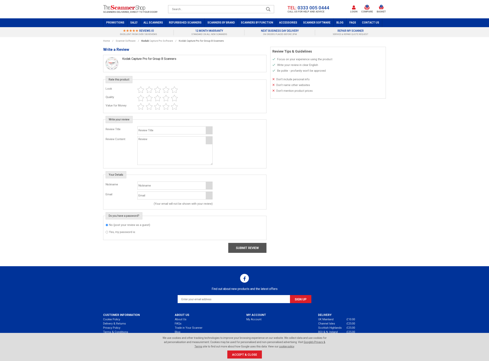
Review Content (115, 139)
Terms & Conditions (115, 332)
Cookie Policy (111, 319)
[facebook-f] (244, 278)
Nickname (112, 184)
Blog (339, 22)
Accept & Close (244, 354)
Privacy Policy (111, 327)
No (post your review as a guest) (129, 225)
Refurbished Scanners (185, 22)
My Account (254, 319)
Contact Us (370, 22)
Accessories (288, 22)
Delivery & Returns (114, 323)
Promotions (115, 22)
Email (109, 194)
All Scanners (153, 22)
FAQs (352, 22)
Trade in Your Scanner (188, 327)
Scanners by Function (257, 22)
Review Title (113, 129)
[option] (138, 32)
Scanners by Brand (221, 22)
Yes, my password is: (122, 232)
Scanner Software (316, 22)
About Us (180, 319)
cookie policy (286, 346)
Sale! (134, 22)
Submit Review (247, 248)
